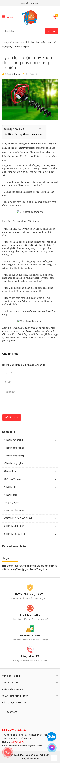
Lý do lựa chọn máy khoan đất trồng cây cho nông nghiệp (28, 62)
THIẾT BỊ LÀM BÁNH (14, 510)
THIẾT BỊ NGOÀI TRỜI (15, 534)
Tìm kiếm (51, 31)
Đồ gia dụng (10, 471)
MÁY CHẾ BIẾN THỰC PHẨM (18, 518)
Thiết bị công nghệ (14, 463)
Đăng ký (24, 3)
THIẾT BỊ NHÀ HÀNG (14, 526)
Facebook (12, 712)
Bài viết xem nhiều (14, 546)
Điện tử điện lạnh (13, 479)
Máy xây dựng (12, 502)
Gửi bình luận (11, 417)
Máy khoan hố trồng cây (43, 143)
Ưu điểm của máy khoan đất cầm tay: (23, 134)
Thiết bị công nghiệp (14, 448)
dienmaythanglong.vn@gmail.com (25, 745)
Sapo (36, 758)
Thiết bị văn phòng (14, 440)
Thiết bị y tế (10, 487)
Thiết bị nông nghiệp (14, 455)
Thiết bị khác (11, 495)
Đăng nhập (34, 3)
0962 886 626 (17, 742)
